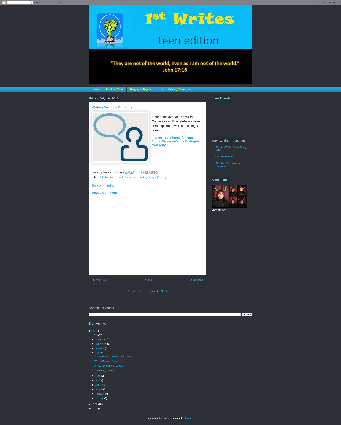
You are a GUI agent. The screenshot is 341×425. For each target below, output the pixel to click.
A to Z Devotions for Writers (108, 365)
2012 (95, 404)
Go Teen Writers (224, 156)
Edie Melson (106, 177)
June (98, 376)
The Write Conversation (126, 177)
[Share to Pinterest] (156, 172)
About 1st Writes (114, 89)
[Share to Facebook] (153, 172)
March (98, 389)
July (97, 352)
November (101, 339)
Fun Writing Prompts (105, 370)
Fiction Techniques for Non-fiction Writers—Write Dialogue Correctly (175, 141)
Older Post (196, 279)
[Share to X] (150, 172)
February (100, 393)
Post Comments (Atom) (154, 291)
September (101, 343)
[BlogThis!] (146, 172)
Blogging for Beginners (141, 89)
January (99, 398)
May (98, 380)
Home (96, 89)
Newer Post (99, 279)
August (99, 348)
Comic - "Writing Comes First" (176, 89)
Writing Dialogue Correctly (153, 177)
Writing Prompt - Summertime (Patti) (113, 356)
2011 (95, 408)
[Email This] (143, 172)
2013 (95, 335)
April (98, 385)
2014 (95, 331)
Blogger (188, 418)
